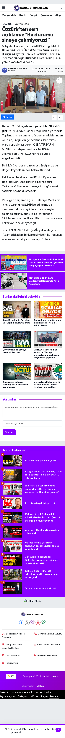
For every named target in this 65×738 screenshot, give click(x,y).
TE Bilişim (40, 686)
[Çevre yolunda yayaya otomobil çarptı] (17, 339)
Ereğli (33, 15)
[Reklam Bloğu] (32, 601)
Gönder (9, 432)
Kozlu (22, 15)
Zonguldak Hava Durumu (50, 634)
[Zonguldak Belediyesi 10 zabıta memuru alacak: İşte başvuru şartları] (48, 371)
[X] (27, 622)
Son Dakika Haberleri (47, 655)
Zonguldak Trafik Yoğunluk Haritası (12, 646)
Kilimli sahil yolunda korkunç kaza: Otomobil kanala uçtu (15, 384)
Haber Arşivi (12, 663)
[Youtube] (38, 622)
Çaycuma (46, 15)
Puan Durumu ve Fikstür (48, 644)
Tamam (54, 696)
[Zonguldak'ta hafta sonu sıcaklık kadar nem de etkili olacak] (48, 309)
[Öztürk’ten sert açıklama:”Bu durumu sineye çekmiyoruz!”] (32, 94)
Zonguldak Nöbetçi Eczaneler (13, 635)
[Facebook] (21, 622)
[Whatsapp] (43, 622)
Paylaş (9, 117)
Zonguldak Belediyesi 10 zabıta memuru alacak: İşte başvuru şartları (47, 384)
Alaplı (58, 15)
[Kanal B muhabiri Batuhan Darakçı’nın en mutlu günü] (17, 309)
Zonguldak (9, 15)
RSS (12, 676)
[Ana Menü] (3, 7)
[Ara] (60, 8)
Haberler (6, 24)
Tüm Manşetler (12, 655)
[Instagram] (32, 622)
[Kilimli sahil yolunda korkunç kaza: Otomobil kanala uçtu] (17, 371)
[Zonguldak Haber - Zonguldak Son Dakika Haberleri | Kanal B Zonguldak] (31, 7)
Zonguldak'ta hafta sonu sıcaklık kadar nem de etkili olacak (47, 323)
